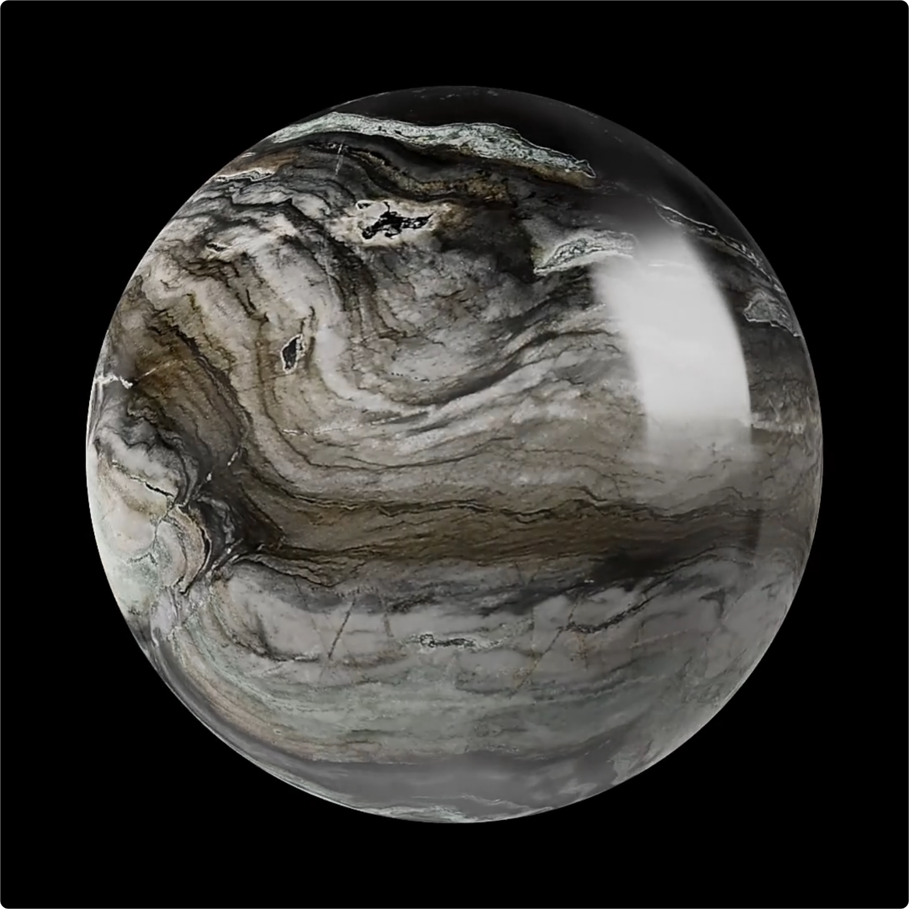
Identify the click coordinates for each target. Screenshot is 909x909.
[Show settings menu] (756, 895)
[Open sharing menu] (783, 895)
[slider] (387, 895)
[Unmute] (729, 895)
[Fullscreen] (811, 895)
